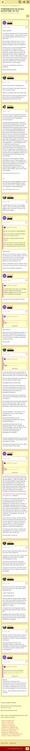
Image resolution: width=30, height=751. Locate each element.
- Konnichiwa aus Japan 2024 (8, 730)
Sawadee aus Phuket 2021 (8, 725)
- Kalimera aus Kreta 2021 (8, 724)
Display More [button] (15, 326)
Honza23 (5, 13)
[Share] (27, 16)
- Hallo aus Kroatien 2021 (7, 720)
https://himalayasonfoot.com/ (10, 189)
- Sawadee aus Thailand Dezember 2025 (11, 734)
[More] (26, 27)
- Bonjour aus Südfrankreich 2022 (10, 729)
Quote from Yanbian (11, 227)
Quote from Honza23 (11, 316)
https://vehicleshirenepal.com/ (11, 173)
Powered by (15, 748)
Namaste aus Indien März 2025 (10, 732)
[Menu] (28, 2)
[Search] (20, 2)
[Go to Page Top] (27, 748)
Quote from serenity (11, 285)
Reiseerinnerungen (6, 707)
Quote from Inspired (12, 322)
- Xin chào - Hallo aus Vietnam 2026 (10, 735)
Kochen (16, 710)
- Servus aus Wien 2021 (7, 722)
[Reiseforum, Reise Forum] (2, 2)
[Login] (24, 2)
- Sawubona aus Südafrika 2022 (9, 727)
